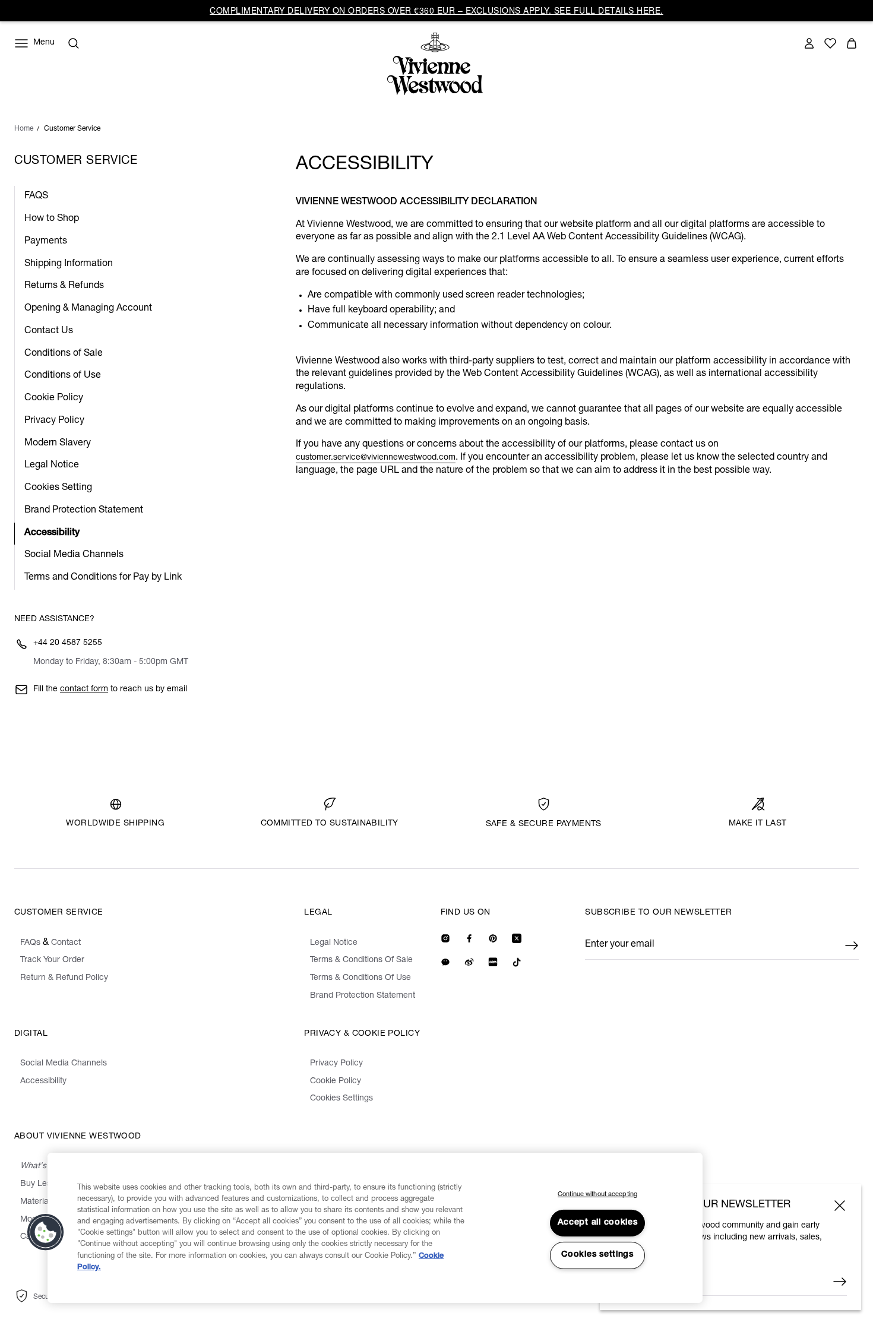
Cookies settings (597, 1255)
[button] (46, 1232)
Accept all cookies (598, 1223)
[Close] (840, 1205)
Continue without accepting (597, 1194)
